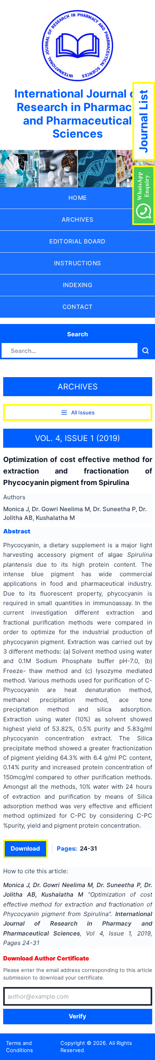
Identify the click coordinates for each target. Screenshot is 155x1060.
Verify (77, 1016)
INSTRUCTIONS (77, 263)
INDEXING (77, 285)
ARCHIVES (77, 219)
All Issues (83, 412)
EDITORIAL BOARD (77, 241)
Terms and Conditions (19, 1047)
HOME (77, 197)
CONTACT (77, 307)
